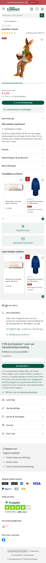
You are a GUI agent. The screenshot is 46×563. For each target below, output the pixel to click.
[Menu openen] (3, 9)
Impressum (34, 551)
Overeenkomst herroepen (17, 551)
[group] (23, 58)
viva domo (6, 25)
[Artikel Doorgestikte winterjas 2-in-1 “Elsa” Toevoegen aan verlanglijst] (42, 180)
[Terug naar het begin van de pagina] (44, 547)
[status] (20, 15)
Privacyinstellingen (31, 559)
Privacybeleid (17, 555)
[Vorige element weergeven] (3, 218)
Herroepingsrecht (15, 559)
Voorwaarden (29, 555)
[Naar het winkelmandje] (42, 9)
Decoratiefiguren (10, 21)
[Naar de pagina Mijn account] (31, 9)
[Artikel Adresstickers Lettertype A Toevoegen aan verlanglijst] (21, 180)
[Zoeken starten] (42, 15)
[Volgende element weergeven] (43, 218)
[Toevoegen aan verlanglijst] (42, 39)
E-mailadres (6, 356)
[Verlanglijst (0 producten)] (37, 9)
